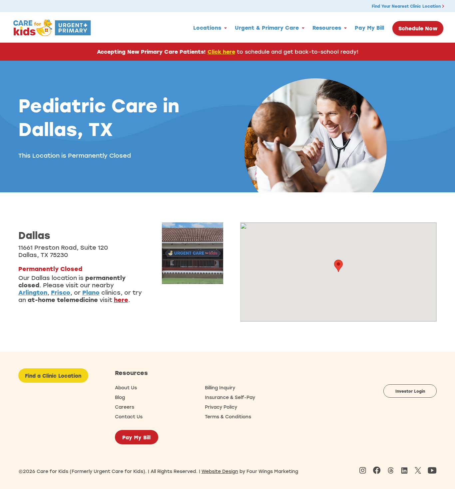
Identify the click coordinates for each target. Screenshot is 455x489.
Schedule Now (417, 28)
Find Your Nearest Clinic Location (407, 6)
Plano (91, 292)
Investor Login (410, 391)
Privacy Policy (221, 407)
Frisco (60, 292)
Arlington (32, 292)
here (121, 300)
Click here (221, 51)
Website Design (220, 471)
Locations (207, 27)
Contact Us (129, 416)
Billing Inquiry (220, 387)
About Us (126, 387)
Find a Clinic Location (53, 375)
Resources (326, 27)
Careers (124, 407)
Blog (120, 397)
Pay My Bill (369, 27)
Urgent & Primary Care (267, 27)
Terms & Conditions (228, 416)
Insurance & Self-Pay (230, 397)
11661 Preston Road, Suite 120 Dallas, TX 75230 (63, 251)
